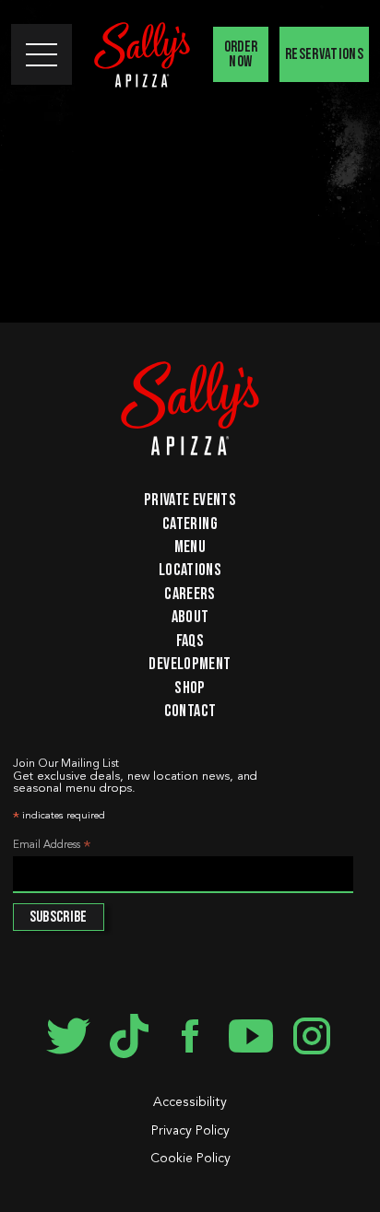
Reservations (324, 54)
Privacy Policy (190, 1130)
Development (189, 663)
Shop (189, 687)
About (190, 616)
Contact (190, 710)
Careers (190, 593)
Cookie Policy (190, 1158)
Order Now (241, 55)
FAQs (190, 640)
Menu (190, 546)
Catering (190, 523)
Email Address (51, 846)
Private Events (190, 499)
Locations (190, 569)
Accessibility (190, 1102)
